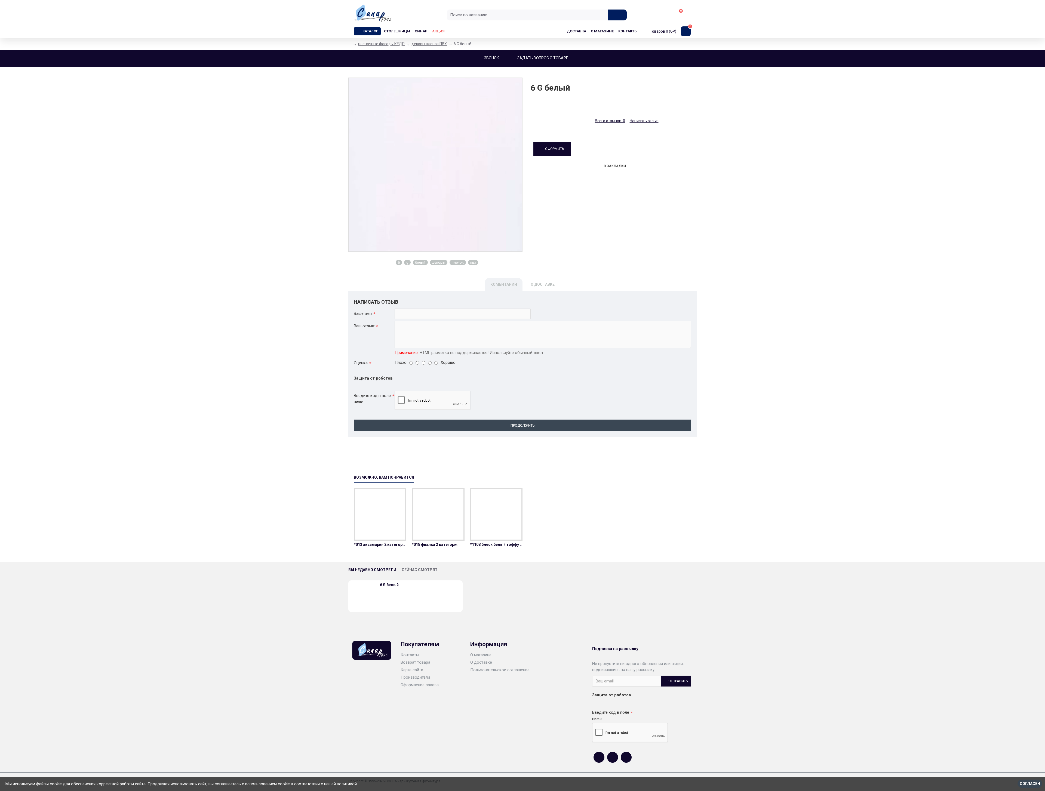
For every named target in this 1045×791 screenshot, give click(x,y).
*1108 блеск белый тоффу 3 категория (496, 544)
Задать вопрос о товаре (542, 58)
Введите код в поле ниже (372, 398)
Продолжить (523, 425)
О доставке (543, 284)
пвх (473, 262)
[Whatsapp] (612, 757)
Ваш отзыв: (364, 326)
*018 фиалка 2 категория (435, 544)
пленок (458, 262)
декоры (438, 262)
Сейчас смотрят (420, 570)
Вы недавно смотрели (372, 570)
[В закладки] (380, 539)
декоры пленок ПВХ (429, 44)
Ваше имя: (363, 313)
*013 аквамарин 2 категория (380, 544)
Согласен (1030, 783)
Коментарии (503, 284)
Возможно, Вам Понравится (384, 477)
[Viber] (626, 757)
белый (420, 262)
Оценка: (361, 363)
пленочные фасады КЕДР (381, 44)
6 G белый (389, 585)
